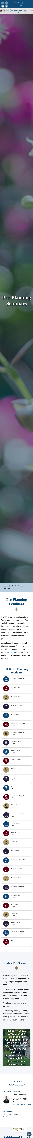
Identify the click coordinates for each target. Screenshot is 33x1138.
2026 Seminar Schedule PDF (13, 1114)
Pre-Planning (7, 1117)
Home (18, 3)
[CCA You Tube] (2, 6)
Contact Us (20, 6)
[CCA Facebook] (2, 3)
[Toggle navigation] (31, 11)
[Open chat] (29, 1134)
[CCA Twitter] (6, 6)
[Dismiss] (27, 1126)
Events (11, 586)
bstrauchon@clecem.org (13, 652)
